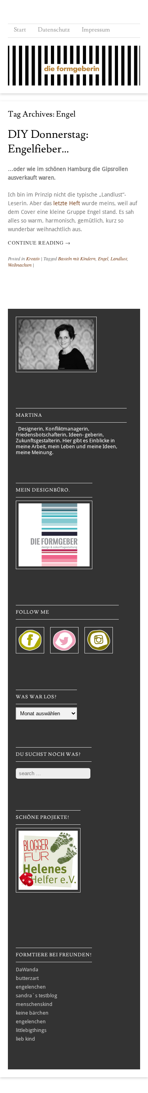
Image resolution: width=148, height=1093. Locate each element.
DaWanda (27, 969)
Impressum (96, 29)
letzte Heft (66, 203)
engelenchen (31, 987)
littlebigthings (31, 1030)
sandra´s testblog (36, 995)
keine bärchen (32, 1013)
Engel (103, 258)
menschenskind (34, 1004)
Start (20, 29)
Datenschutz (54, 29)
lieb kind (25, 1039)
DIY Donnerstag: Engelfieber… (48, 141)
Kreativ (33, 258)
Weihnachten (20, 265)
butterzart (27, 978)
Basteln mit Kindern (77, 258)
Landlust (119, 258)
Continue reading (39, 242)
